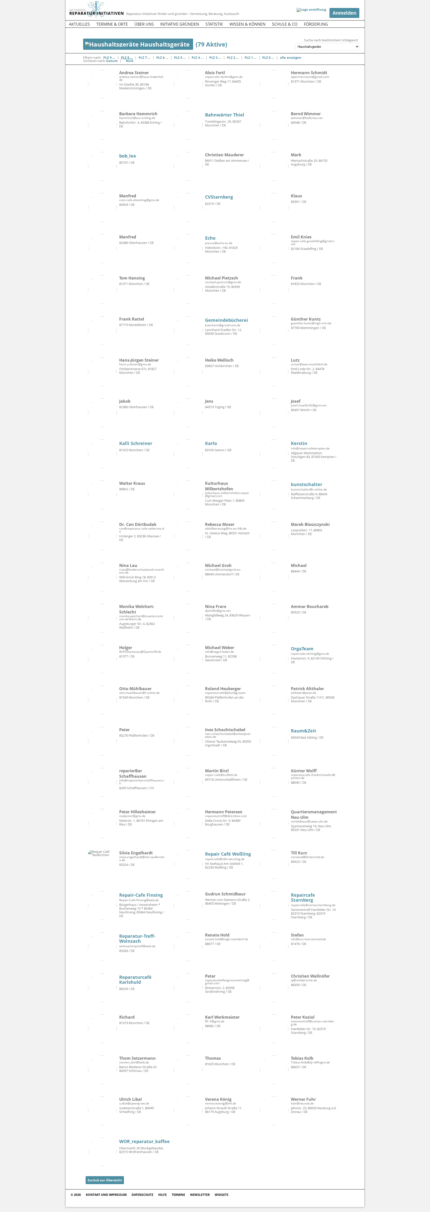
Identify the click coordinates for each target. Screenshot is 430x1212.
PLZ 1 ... (251, 57)
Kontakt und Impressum (106, 1195)
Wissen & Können (247, 24)
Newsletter (200, 1195)
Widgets (221, 1195)
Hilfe (162, 1195)
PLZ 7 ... (145, 57)
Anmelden (344, 13)
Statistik (214, 24)
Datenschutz (142, 1195)
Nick (129, 60)
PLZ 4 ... (198, 57)
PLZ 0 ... (268, 57)
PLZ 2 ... (233, 57)
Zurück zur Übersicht (105, 1180)
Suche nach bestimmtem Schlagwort (331, 40)
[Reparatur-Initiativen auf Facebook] (346, 25)
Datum (112, 60)
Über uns (144, 24)
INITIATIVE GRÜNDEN (179, 24)
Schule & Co (284, 24)
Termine (178, 1195)
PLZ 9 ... (109, 57)
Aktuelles (79, 24)
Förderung (316, 24)
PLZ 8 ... (127, 57)
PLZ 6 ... (162, 57)
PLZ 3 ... (215, 57)
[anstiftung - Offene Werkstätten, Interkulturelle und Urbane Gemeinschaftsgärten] (311, 10)
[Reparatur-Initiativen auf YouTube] (355, 25)
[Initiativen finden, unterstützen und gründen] (96, 18)
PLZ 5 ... (180, 57)
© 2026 (76, 1195)
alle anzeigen (290, 57)
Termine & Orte (112, 24)
